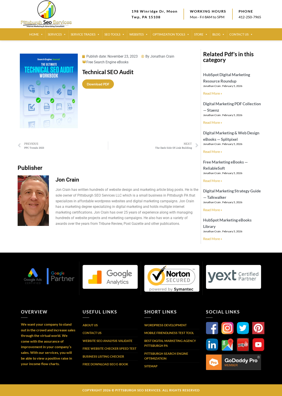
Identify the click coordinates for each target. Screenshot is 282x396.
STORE (198, 34)
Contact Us (92, 333)
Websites (136, 34)
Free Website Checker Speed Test (109, 348)
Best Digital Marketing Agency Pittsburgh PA (170, 343)
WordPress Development (165, 325)
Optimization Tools (169, 34)
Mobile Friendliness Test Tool (169, 333)
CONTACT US (239, 34)
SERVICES (55, 34)
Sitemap (151, 366)
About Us (90, 325)
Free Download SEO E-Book (105, 364)
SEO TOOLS (112, 34)
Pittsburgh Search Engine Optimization (166, 356)
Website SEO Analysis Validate (107, 341)
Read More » (212, 93)
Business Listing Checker (103, 356)
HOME (34, 34)
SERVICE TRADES (83, 34)
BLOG (216, 34)
